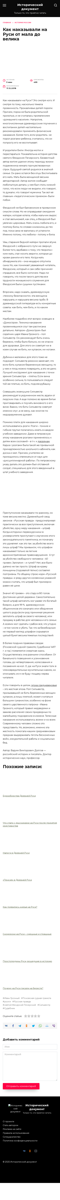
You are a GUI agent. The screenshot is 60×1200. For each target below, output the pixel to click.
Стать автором (10, 1125)
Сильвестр (44, 1005)
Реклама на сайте (12, 1129)
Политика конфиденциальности (20, 1140)
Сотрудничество (12, 1137)
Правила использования (16, 1133)
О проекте (8, 1121)
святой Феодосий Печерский (20, 1005)
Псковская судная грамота (37, 998)
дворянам (44, 441)
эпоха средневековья (44, 685)
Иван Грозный (12, 998)
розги (7, 1001)
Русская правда (22, 1001)
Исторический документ (30, 7)
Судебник (9, 1008)
